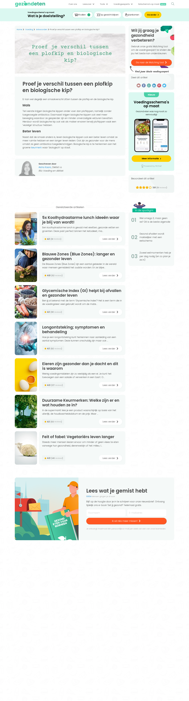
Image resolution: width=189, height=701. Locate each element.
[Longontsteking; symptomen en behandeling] (26, 338)
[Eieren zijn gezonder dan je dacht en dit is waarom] (26, 375)
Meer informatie (150, 158)
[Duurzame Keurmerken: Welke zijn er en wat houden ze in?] (26, 411)
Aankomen (133, 14)
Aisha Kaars (45, 167)
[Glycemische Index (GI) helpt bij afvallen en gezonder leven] (26, 302)
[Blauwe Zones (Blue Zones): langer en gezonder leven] (26, 265)
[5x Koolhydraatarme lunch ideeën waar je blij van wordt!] (26, 228)
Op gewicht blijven (109, 14)
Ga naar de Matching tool (150, 62)
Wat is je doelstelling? (46, 16)
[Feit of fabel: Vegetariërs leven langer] (26, 448)
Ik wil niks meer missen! (125, 521)
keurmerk (36, 147)
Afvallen (82, 14)
